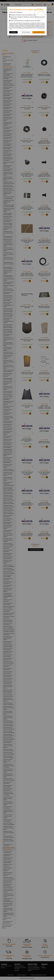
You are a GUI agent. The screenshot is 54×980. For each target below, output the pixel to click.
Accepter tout (39, 32)
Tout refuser (26, 32)
